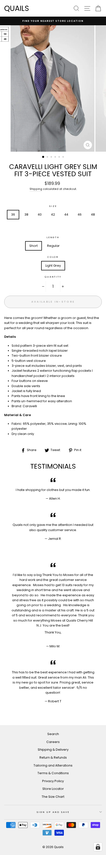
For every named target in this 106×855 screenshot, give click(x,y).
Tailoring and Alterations (53, 765)
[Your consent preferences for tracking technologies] (98, 847)
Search (53, 734)
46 (80, 214)
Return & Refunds (53, 757)
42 (53, 214)
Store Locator (53, 789)
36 (13, 214)
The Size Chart (53, 797)
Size (53, 206)
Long (73, 246)
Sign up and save (53, 812)
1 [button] (43, 157)
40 (40, 214)
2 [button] (48, 157)
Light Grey (53, 265)
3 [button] (52, 157)
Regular (53, 246)
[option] (53, 21)
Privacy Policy (53, 781)
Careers (53, 742)
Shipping (36, 189)
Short (33, 246)
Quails (16, 8)
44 (66, 214)
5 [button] (59, 157)
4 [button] (55, 157)
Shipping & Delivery (53, 749)
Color (53, 256)
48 (93, 214)
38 (26, 214)
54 (66, 226)
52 (53, 226)
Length (53, 237)
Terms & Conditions (53, 773)
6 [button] (63, 157)
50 (40, 226)
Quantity (53, 276)
